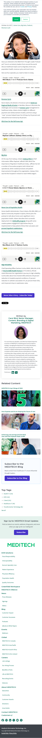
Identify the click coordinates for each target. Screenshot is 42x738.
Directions (5, 704)
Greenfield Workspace (11, 587)
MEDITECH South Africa (9, 650)
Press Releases (7, 597)
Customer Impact (7, 613)
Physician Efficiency (8, 574)
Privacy (29, 7)
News (4, 593)
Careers (5, 658)
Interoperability (7, 561)
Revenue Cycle (6, 28)
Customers (6, 715)
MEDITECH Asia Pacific (9, 645)
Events (4, 629)
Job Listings (6, 661)
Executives (5, 691)
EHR (7, 497)
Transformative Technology (13, 507)
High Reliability (7, 265)
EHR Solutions (7, 553)
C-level (7, 500)
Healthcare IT (9, 504)
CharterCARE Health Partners (12, 271)
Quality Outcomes (8, 582)
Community (6, 695)
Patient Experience (8, 569)
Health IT (8, 494)
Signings (4, 601)
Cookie (22, 7)
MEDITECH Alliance (9, 590)
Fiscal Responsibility (8, 556)
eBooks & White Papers (9, 626)
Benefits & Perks (7, 670)
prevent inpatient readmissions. (12, 228)
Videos (4, 606)
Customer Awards (8, 699)
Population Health (8, 578)
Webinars (5, 633)
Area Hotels (6, 708)
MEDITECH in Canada (9, 641)
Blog (3, 609)
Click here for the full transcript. (12, 121)
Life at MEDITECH (7, 674)
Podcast (29, 25)
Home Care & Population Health (12, 207)
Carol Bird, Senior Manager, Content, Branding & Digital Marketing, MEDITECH (21, 320)
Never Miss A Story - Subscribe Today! (18, 295)
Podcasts (5, 621)
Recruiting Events (7, 678)
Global (4, 637)
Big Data (23, 25)
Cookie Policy (5, 733)
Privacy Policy (13, 733)
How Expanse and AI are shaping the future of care (18, 411)
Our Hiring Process (8, 665)
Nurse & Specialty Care (9, 565)
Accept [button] (16, 19)
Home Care (16, 25)
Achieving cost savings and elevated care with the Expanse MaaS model (14, 435)
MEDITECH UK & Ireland (9, 654)
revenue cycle (24, 108)
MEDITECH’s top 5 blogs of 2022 (12, 388)
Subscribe (21, 532)
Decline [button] (25, 19)
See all (4, 510)
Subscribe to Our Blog (17, 478)
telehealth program (18, 221)
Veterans (5, 683)
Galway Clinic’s (28, 159)
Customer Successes (8, 617)
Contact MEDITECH (9, 712)
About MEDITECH (9, 687)
